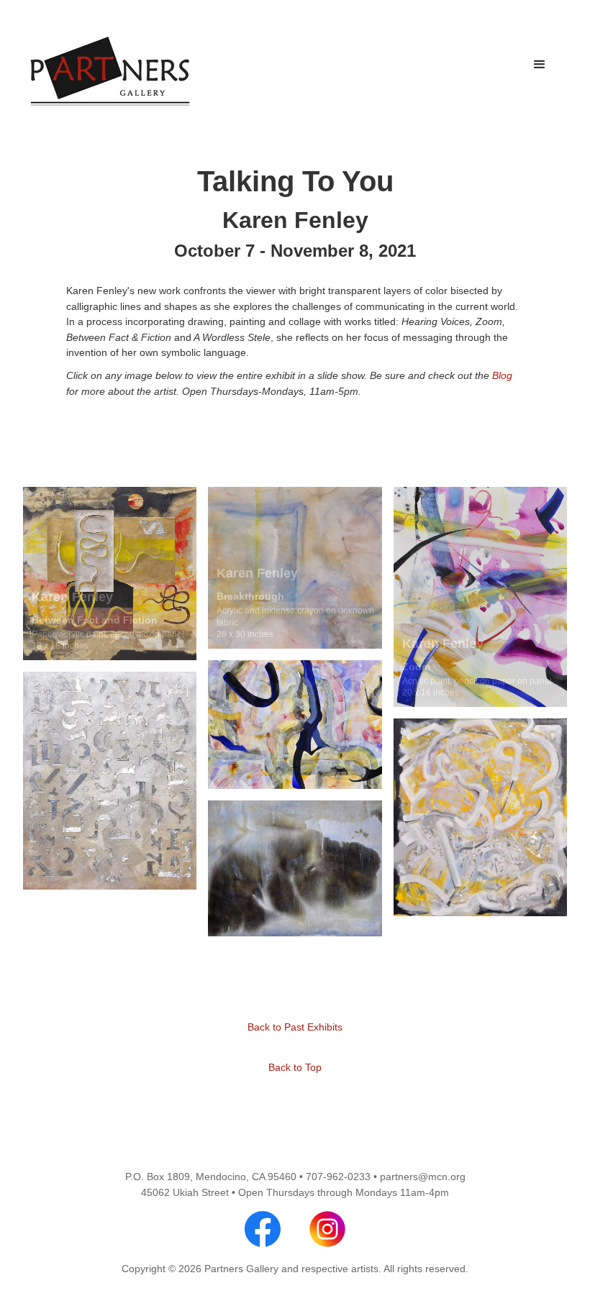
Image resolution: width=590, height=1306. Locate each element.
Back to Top (295, 1067)
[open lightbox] (109, 572)
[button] (539, 64)
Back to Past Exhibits (295, 1027)
